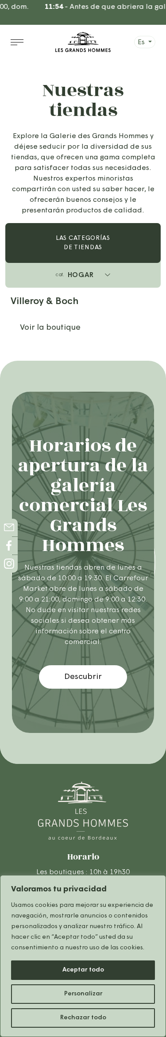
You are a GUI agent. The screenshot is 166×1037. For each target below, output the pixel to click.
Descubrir (83, 677)
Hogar (74, 275)
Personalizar (83, 994)
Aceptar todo (83, 970)
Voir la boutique (50, 328)
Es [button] (142, 42)
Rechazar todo (83, 1017)
